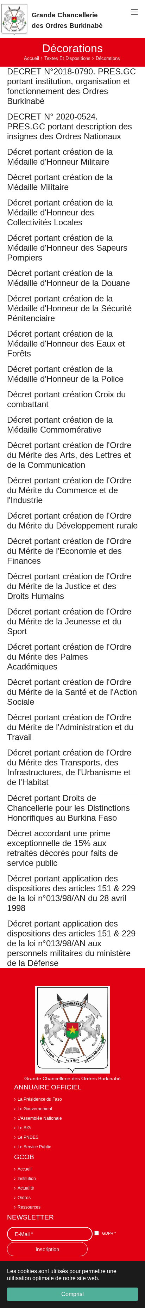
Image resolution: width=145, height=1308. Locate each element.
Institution (27, 1178)
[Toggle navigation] (134, 12)
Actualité (26, 1188)
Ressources (29, 1207)
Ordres (24, 1197)
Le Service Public (34, 1146)
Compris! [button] (72, 1294)
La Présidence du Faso (40, 1099)
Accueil (25, 1169)
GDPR (109, 1233)
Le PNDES (28, 1137)
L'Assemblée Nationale (40, 1118)
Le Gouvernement (35, 1108)
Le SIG (24, 1127)
